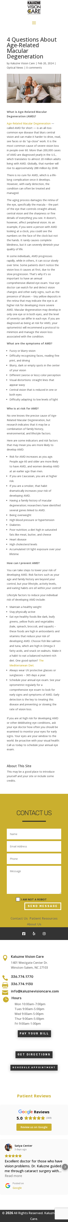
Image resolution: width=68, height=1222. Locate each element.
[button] (3, 1167)
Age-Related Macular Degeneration (29, 123)
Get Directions (34, 1054)
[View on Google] (8, 1147)
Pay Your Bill (34, 1033)
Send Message (43, 906)
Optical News (15, 67)
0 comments (34, 67)
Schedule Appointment (34, 1067)
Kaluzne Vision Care (22, 63)
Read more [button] (13, 1175)
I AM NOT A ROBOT (34, 899)
